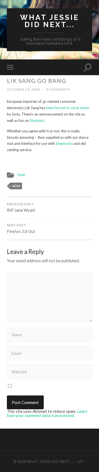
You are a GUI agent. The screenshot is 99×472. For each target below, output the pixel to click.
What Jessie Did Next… (50, 461)
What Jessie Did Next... (49, 21)
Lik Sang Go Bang (36, 80)
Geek (21, 174)
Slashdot (37, 120)
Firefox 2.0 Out (21, 229)
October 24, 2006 (23, 89)
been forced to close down (67, 108)
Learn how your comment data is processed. (47, 413)
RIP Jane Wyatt (21, 208)
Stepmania (64, 143)
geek (16, 186)
